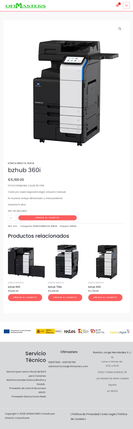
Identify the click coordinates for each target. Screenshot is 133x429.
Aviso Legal (108, 414)
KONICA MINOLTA (17, 163)
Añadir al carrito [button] (25, 297)
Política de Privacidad (85, 414)
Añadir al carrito (47, 217)
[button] (120, 29)
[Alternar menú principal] (126, 5)
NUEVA (30, 163)
